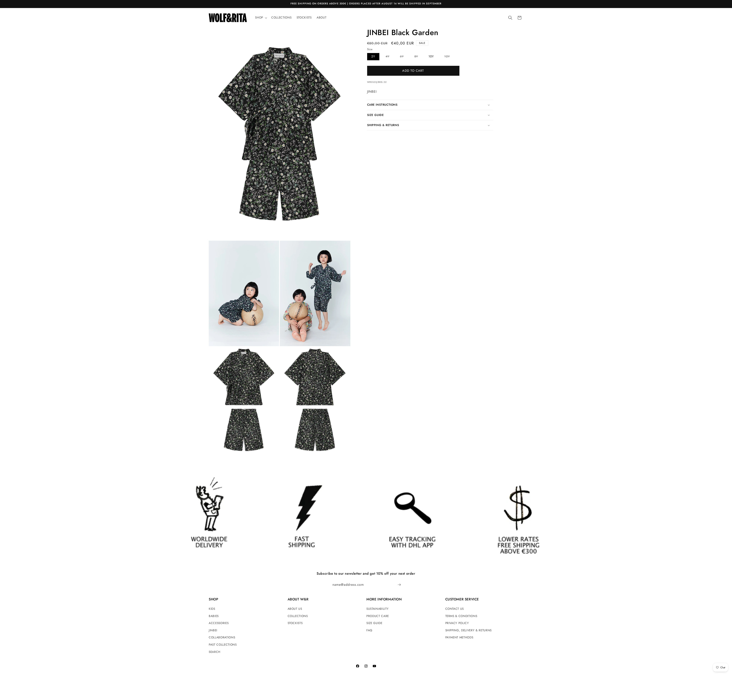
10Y (431, 56)
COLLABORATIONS (222, 637)
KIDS (212, 609)
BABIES (214, 616)
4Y (390, 57)
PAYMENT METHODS (459, 637)
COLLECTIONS (298, 616)
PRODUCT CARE (377, 616)
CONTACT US (454, 609)
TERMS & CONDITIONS (461, 616)
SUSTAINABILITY (377, 609)
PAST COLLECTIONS (223, 645)
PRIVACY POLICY (457, 623)
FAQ (369, 630)
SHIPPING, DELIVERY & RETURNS (468, 630)
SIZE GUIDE (374, 623)
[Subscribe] (399, 585)
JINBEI (213, 630)
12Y (449, 57)
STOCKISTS (295, 623)
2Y (373, 56)
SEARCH (214, 652)
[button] (261, 17)
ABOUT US (295, 609)
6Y (404, 57)
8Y (418, 57)
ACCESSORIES (219, 623)
